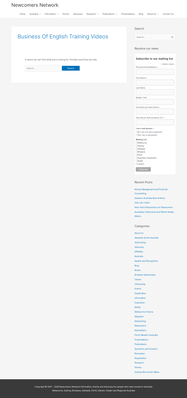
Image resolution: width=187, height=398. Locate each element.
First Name (141, 78)
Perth (140, 155)
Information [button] (50, 14)
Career (138, 279)
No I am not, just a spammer (150, 132)
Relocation (140, 353)
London (141, 164)
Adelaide (141, 149)
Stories (138, 367)
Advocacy (78, 14)
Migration (139, 316)
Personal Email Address (147, 67)
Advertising (140, 242)
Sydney (141, 146)
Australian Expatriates (147, 158)
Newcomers (140, 325)
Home (22, 14)
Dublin (140, 161)
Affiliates (139, 251)
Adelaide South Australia (146, 237)
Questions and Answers (146, 349)
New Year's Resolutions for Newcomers (154, 207)
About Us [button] (151, 14)
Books (138, 270)
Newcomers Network (34, 5)
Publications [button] (108, 14)
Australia (139, 256)
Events (66, 14)
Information (140, 298)
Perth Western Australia (146, 335)
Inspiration (140, 302)
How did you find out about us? (150, 117)
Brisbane (141, 152)
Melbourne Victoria (144, 312)
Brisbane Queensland (145, 274)
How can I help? (142, 202)
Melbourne (142, 143)
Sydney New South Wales (147, 372)
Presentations (128, 14)
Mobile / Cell (141, 97)
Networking (140, 321)
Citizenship (140, 284)
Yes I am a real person (147, 135)
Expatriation (140, 293)
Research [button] (91, 14)
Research (139, 362)
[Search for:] (43, 68)
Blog (141, 14)
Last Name (140, 88)
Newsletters (140, 330)
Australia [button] (34, 14)
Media (137, 307)
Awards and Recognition (146, 261)
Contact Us (168, 14)
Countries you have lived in (147, 107)
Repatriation (140, 358)
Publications (140, 344)
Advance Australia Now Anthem (150, 198)
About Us (139, 233)
